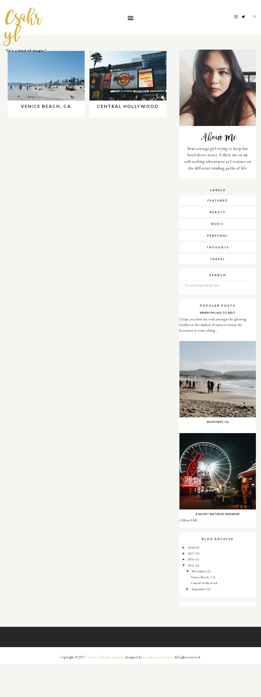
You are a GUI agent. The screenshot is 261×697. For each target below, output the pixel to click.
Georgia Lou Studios (158, 657)
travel (217, 259)
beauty (218, 212)
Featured (217, 200)
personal (217, 235)
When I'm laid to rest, (218, 312)
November (199, 571)
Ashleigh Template (111, 657)
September (199, 589)
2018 (191, 547)
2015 (191, 565)
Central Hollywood (128, 106)
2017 (191, 553)
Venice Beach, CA (46, 106)
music (217, 223)
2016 (191, 559)
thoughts (217, 247)
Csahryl (23, 26)
